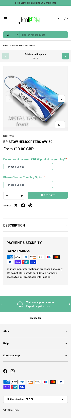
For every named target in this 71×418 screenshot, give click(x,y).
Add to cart (48, 195)
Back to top (35, 318)
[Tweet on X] (15, 205)
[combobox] (35, 34)
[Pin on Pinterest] (30, 205)
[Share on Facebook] (23, 205)
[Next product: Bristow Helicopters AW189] (65, 56)
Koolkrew (14, 410)
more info (51, 2)
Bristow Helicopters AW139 (23, 45)
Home (5, 45)
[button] (65, 18)
